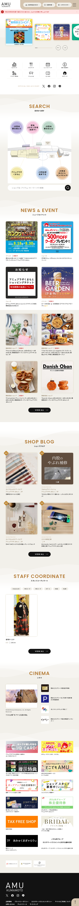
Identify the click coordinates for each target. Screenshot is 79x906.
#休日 (56, 589)
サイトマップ (34, 904)
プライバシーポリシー (22, 901)
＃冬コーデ (27, 589)
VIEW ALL (39, 410)
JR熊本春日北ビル (48, 127)
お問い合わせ (10, 904)
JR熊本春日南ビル (16, 127)
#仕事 (64, 589)
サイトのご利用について (63, 901)
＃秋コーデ (38, 589)
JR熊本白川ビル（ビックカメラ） (62, 173)
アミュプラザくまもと (17, 173)
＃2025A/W (16, 589)
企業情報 (9, 901)
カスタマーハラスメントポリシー (42, 901)
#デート (48, 589)
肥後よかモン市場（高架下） (32, 127)
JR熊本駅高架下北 (42, 173)
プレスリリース (22, 904)
